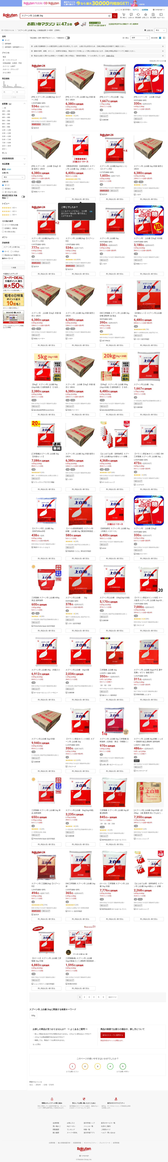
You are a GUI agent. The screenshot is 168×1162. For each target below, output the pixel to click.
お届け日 (5, 182)
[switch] (23, 197)
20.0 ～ (4, 149)
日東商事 (105, 120)
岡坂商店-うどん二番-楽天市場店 (79, 551)
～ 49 (4, 108)
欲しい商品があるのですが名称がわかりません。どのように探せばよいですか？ (63, 1034)
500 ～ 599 (6, 121)
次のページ (112, 997)
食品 (31, 1085)
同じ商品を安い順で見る (80, 199)
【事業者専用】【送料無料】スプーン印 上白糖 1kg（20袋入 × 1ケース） (80, 169)
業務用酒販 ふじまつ (143, 694)
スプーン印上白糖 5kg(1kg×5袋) (79, 810)
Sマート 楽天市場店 (75, 911)
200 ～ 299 (6, 111)
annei (104, 548)
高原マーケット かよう (42, 547)
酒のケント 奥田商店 (109, 695)
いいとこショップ (142, 839)
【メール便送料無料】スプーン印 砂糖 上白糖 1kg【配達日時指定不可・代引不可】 (80, 531)
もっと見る (37, 1044)
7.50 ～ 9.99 (6, 143)
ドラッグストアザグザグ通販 (44, 482)
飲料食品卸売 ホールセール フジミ (114, 840)
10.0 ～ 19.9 (6, 146)
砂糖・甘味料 (49, 1085)
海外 (9, 169)
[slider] (2, 88)
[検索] (114, 15)
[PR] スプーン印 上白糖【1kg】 (147, 97)
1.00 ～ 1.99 (6, 130)
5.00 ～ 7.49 (6, 139)
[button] (159, 10)
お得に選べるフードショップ (112, 765)
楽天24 (36, 128)
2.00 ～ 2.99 (6, 133)
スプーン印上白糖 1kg (143, 384)
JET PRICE (106, 341)
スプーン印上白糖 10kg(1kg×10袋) (115, 598)
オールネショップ (108, 482)
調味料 (38, 1085)
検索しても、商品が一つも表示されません (50, 1040)
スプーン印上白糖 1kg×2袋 (77, 670)
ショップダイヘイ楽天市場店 (44, 984)
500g (33, 1016)
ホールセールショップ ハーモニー (46, 693)
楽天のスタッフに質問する (113, 1035)
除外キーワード (7, 258)
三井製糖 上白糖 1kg (108, 670)
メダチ (70, 125)
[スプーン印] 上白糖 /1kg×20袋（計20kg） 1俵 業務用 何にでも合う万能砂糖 (148, 813)
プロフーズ (140, 625)
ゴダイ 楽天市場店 (142, 339)
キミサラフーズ (141, 771)
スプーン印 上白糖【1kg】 (145, 528)
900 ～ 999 (6, 127)
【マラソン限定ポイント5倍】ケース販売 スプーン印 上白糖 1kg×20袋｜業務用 (149, 600)
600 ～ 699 (6, 124)
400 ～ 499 (6, 117)
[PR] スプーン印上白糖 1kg (111, 97)
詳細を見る (110, 56)
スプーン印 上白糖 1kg (109, 238)
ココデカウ (140, 485)
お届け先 (5, 173)
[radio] (3, 40)
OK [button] (91, 211)
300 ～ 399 (6, 114)
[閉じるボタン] (163, 46)
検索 (14, 97)
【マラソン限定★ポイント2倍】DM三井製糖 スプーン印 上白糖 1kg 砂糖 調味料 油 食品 (149, 456)
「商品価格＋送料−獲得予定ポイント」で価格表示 (46, 38)
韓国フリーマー (141, 122)
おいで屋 (71, 189)
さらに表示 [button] (7, 73)
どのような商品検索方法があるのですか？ (50, 1037)
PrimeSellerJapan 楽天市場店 (44, 626)
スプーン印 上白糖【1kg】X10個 (148, 238)
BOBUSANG (72, 984)
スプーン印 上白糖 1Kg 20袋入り (46, 670)
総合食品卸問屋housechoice (44, 410)
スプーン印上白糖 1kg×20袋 (43, 739)
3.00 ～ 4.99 (6, 136)
